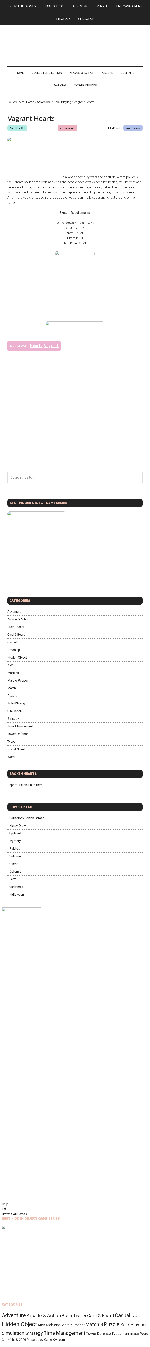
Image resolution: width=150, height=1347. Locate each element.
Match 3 (12, 688)
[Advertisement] (75, 292)
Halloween (16, 894)
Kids (10, 665)
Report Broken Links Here (25, 785)
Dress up (13, 650)
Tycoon (12, 741)
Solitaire (15, 856)
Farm (12, 879)
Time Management (20, 726)
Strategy (13, 719)
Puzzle (12, 696)
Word (11, 757)
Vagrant (51, 346)
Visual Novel (16, 749)
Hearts (36, 346)
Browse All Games (14, 1214)
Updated (15, 833)
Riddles (14, 848)
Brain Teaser (15, 627)
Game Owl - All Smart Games (74, 42)
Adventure (14, 612)
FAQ (4, 1209)
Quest (13, 864)
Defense (15, 871)
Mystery (15, 841)
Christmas (16, 887)
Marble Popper (17, 680)
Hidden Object (17, 657)
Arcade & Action (18, 619)
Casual (12, 642)
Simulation (14, 711)
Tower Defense (18, 734)
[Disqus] (74, 421)
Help (5, 1204)
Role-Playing (133, 128)
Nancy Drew (17, 826)
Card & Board (16, 634)
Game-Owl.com (54, 1340)
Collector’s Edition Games (26, 818)
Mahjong (13, 673)
